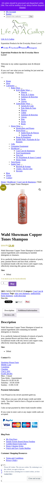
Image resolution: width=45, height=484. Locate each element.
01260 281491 (6, 374)
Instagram (33, 48)
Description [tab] (9, 310)
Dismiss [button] (22, 7)
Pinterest (23, 48)
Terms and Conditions (14, 458)
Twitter (6, 48)
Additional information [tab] (27, 310)
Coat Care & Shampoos (26, 182)
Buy (12, 284)
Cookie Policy (8, 474)
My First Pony (11, 439)
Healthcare (11, 182)
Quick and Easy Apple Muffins (18, 448)
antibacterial (35, 293)
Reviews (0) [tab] (9, 315)
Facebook (14, 48)
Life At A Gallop (7, 39)
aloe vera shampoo (22, 293)
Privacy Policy (12, 460)
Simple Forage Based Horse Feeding (20, 441)
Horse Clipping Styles (14, 446)
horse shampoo (7, 296)
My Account (11, 12)
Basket (8, 14)
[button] (2, 77)
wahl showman (20, 296)
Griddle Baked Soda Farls (16, 444)
